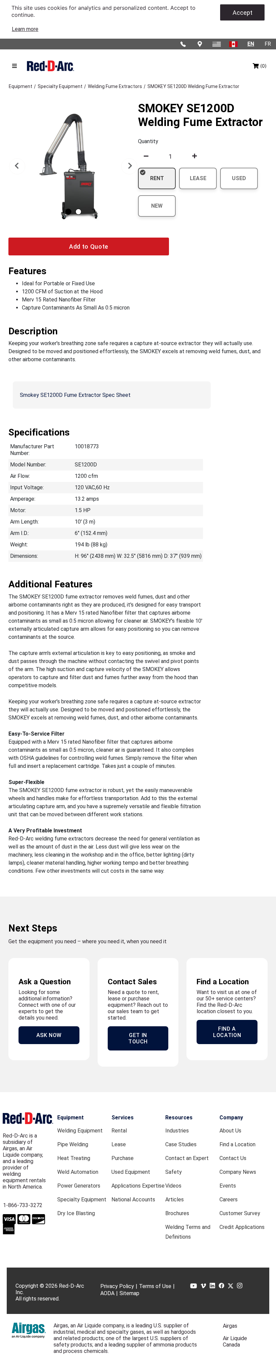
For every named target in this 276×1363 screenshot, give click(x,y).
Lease (118, 1144)
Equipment (70, 1117)
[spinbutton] (170, 156)
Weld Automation (77, 1172)
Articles (174, 1199)
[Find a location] (200, 44)
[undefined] (146, 156)
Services (122, 1117)
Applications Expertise (138, 1186)
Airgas (230, 1326)
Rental (119, 1130)
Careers (228, 1199)
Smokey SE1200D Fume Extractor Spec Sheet (75, 395)
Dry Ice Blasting (76, 1213)
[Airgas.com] (28, 1330)
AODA (107, 1293)
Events (227, 1186)
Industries (177, 1130)
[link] (25, 29)
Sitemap (129, 1293)
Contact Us (232, 1158)
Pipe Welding (72, 1144)
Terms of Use (155, 1286)
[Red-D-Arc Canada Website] (234, 44)
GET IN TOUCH (138, 1038)
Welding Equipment (80, 1130)
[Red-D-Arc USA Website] (217, 44)
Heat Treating (73, 1158)
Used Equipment (130, 1172)
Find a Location (237, 1144)
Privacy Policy (117, 1286)
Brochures (177, 1213)
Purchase (122, 1158)
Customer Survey (239, 1213)
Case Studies (181, 1144)
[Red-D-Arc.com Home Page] (50, 66)
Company (231, 1117)
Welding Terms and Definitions (187, 1232)
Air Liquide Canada (235, 1341)
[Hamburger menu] (14, 66)
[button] (17, 166)
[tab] (68, 212)
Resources (179, 1117)
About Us (230, 1130)
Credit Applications (242, 1227)
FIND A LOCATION (227, 1032)
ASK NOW (49, 1035)
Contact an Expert (187, 1158)
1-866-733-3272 (22, 1205)
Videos (173, 1186)
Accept (242, 12)
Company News (237, 1172)
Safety (173, 1172)
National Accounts (133, 1199)
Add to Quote (88, 246)
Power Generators (78, 1186)
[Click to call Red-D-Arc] (183, 44)
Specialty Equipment (81, 1199)
